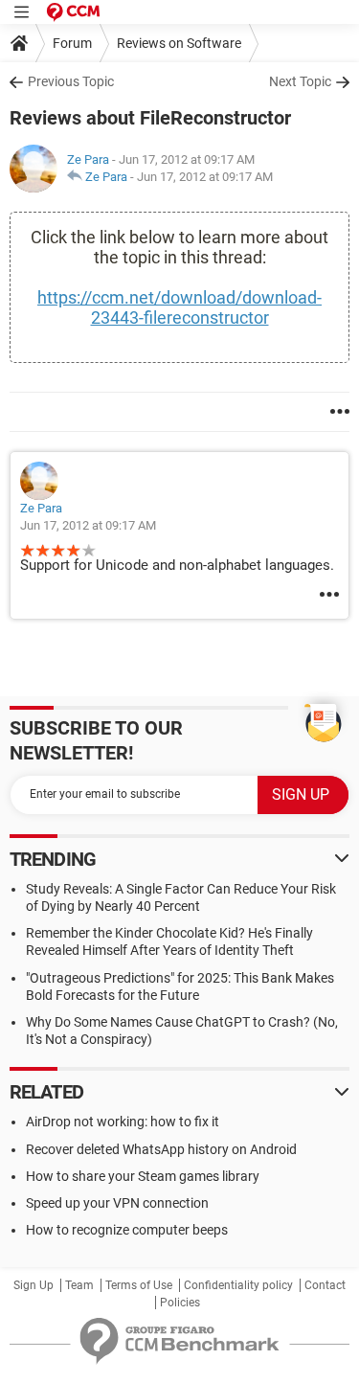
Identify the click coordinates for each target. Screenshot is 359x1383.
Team (79, 1285)
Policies (180, 1302)
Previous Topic (71, 81)
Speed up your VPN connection (117, 1203)
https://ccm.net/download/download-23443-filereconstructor (179, 307)
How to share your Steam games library (142, 1176)
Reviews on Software (179, 43)
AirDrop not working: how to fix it (122, 1121)
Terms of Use (138, 1285)
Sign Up (33, 1285)
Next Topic (300, 81)
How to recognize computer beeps (127, 1229)
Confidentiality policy (238, 1285)
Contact (325, 1285)
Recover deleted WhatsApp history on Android (161, 1149)
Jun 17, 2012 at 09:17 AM (205, 177)
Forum (72, 43)
